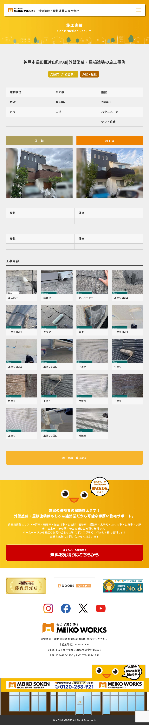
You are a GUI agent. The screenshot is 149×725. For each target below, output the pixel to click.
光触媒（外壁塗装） (63, 74)
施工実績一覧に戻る (74, 458)
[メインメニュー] (138, 10)
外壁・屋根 (89, 74)
